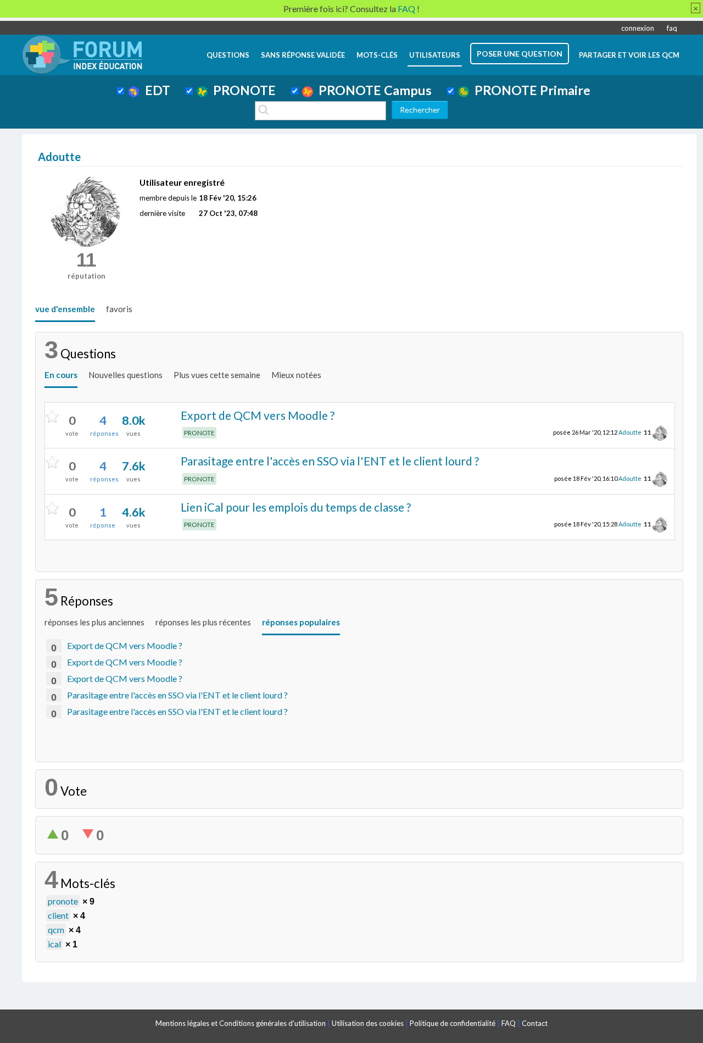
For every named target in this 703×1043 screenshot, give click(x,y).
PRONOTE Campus (372, 90)
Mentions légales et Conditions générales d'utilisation (240, 1023)
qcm (56, 929)
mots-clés (377, 55)
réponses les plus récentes (203, 622)
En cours (60, 375)
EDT (155, 90)
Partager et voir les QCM (629, 55)
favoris (119, 309)
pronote (63, 901)
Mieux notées (296, 375)
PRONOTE (242, 90)
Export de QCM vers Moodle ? (257, 415)
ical (54, 944)
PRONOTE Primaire (529, 90)
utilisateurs (434, 55)
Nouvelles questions (125, 375)
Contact (535, 1023)
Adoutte (629, 432)
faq (672, 28)
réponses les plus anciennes (94, 622)
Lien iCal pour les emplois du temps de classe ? (296, 507)
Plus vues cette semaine (217, 375)
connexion (637, 28)
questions (228, 55)
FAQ (508, 1023)
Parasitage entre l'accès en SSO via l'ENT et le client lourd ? (330, 461)
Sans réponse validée (303, 55)
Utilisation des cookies (368, 1023)
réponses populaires (301, 622)
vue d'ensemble (65, 309)
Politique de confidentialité (452, 1023)
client (58, 915)
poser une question (519, 53)
